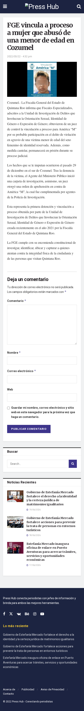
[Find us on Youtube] (42, 614)
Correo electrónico (21, 371)
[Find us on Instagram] (34, 614)
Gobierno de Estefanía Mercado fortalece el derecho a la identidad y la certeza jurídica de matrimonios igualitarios (52, 498)
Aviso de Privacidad (52, 689)
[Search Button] (79, 6)
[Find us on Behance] (27, 614)
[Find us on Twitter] (11, 614)
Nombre (14, 353)
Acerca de (9, 689)
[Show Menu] (5, 6)
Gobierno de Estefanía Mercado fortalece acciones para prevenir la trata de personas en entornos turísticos (51, 524)
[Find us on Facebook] (4, 614)
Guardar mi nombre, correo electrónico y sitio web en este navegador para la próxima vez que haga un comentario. (43, 412)
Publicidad (28, 689)
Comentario (16, 301)
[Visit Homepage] (42, 6)
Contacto (8, 694)
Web (10, 389)
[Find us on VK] (19, 614)
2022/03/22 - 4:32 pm (19, 56)
